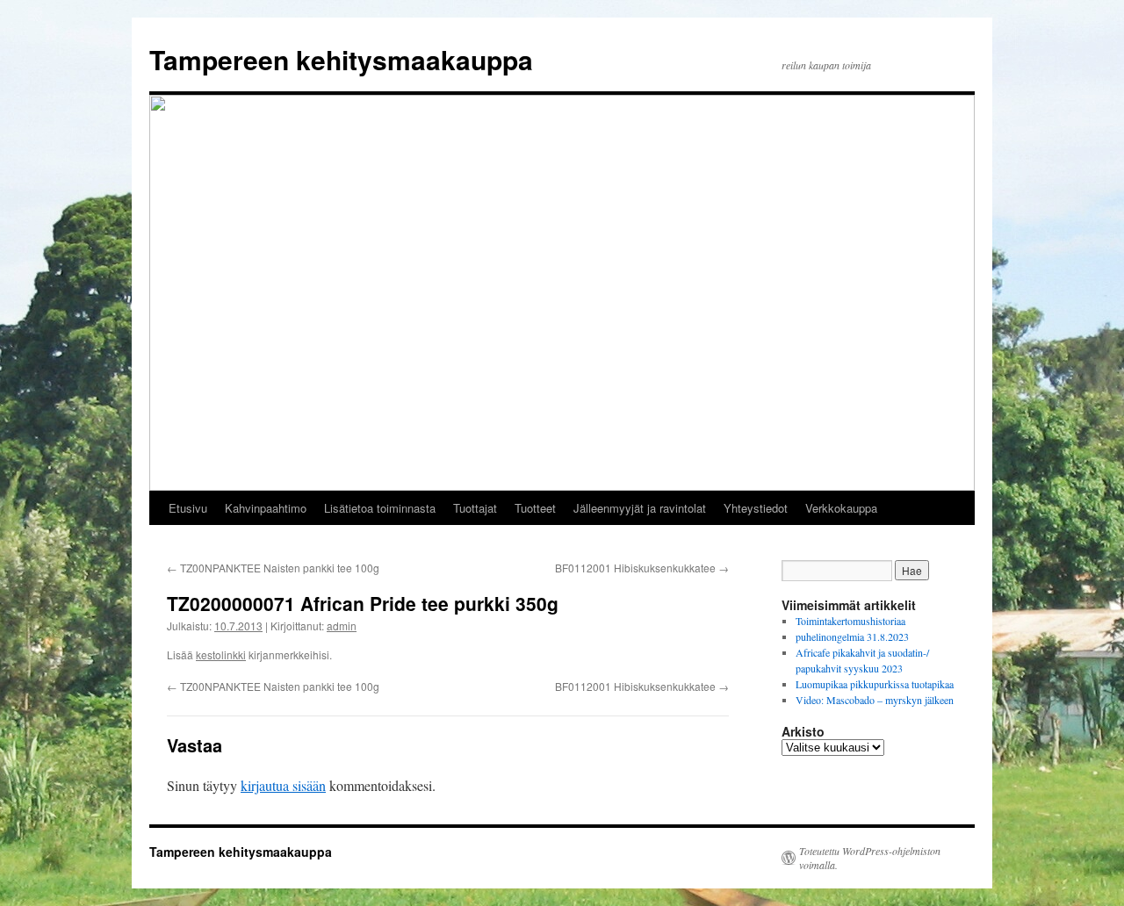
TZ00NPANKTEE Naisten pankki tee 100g (273, 567)
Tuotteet (535, 508)
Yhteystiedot (756, 508)
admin (342, 625)
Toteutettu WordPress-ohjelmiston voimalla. (869, 858)
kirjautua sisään (283, 785)
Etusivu (188, 508)
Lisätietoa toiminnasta (380, 508)
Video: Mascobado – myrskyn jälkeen (875, 700)
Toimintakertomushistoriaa (850, 621)
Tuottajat (475, 508)
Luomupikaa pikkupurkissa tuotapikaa (875, 684)
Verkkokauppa (841, 508)
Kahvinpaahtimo (265, 508)
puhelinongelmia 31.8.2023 (852, 636)
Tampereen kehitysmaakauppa (341, 59)
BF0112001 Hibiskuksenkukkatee (642, 567)
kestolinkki (221, 654)
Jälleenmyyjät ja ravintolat (639, 508)
